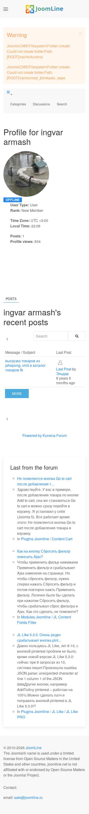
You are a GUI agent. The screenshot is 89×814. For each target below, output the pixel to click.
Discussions (41, 104)
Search (62, 104)
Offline (13, 199)
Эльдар (62, 373)
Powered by (32, 435)
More (17, 393)
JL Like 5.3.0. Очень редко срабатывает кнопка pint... (39, 637)
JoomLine (34, 747)
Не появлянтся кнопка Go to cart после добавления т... (44, 481)
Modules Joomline (36, 617)
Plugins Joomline (35, 538)
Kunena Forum (55, 435)
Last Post (63, 369)
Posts (11, 298)
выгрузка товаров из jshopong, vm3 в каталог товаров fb (25, 365)
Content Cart (62, 538)
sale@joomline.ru (28, 797)
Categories (18, 104)
